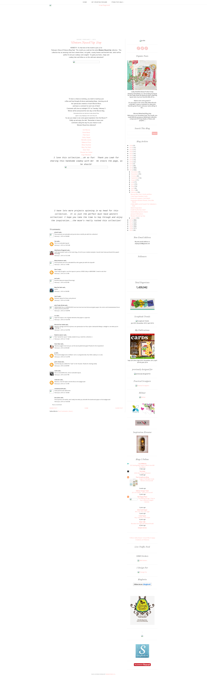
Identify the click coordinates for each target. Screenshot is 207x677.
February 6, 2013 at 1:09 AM (61, 392)
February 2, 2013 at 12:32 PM (62, 357)
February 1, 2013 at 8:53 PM (61, 282)
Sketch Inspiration (136, 208)
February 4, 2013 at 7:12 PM (61, 383)
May (132, 186)
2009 (131, 226)
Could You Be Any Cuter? (138, 210)
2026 (131, 145)
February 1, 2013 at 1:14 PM (61, 264)
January (133, 218)
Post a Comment (57, 404)
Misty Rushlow (86, 145)
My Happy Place (142, 497)
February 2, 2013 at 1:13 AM (61, 339)
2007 (131, 230)
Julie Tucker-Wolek (59, 305)
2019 (131, 160)
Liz (55, 315)
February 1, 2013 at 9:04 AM (61, 236)
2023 (131, 151)
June (132, 184)
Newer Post (53, 408)
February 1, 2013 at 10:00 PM (62, 310)
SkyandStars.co (110, 674)
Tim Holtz (142, 471)
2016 (131, 164)
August (133, 180)
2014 (131, 168)
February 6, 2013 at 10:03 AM (62, 401)
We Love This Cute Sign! (142, 511)
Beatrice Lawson (59, 335)
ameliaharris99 (58, 388)
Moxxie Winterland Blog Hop (142, 113)
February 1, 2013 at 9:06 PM (61, 291)
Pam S (56, 269)
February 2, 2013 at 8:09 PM (61, 366)
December (134, 172)
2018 (131, 162)
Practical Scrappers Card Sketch (140, 198)
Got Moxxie (86, 130)
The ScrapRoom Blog (142, 477)
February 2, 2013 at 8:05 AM (61, 348)
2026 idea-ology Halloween (142, 473)
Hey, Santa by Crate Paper (142, 517)
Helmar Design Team (142, 491)
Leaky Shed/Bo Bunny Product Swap (142, 92)
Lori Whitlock (142, 463)
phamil (56, 232)
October (134, 176)
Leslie (56, 370)
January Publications (137, 214)
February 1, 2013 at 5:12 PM (61, 273)
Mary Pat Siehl (58, 287)
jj (54, 353)
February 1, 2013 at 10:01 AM (62, 245)
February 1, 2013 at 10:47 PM (62, 330)
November (134, 174)
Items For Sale (117, 2)
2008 (131, 228)
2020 (131, 158)
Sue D (56, 296)
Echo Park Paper (142, 510)
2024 (131, 149)
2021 (131, 155)
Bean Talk (142, 522)
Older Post (119, 408)
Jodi (55, 278)
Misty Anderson (59, 260)
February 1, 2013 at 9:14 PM (61, 300)
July (132, 182)
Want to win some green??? (142, 100)
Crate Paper (142, 516)
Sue (55, 241)
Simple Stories (142, 528)
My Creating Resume (99, 2)
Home (85, 2)
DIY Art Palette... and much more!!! (142, 492)
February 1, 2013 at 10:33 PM (62, 319)
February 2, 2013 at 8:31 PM (61, 374)
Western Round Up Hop (138, 216)
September (134, 178)
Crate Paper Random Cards (139, 196)
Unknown (57, 379)
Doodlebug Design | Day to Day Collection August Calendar (147, 500)
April (132, 188)
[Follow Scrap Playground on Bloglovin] (142, 585)
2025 (131, 147)
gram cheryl (57, 362)
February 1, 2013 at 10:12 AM (62, 255)
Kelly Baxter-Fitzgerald (60, 250)
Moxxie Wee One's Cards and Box (141, 194)
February (134, 192)
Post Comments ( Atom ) (65, 411)
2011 (131, 222)
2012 (131, 220)
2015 (131, 166)
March (133, 190)
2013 (131, 170)
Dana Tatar (57, 344)
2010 (131, 224)
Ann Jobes (57, 397)
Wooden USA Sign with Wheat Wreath (142, 523)
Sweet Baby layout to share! (139, 212)
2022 (131, 153)
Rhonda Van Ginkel (59, 324)
